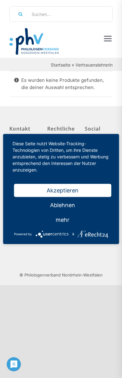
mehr (62, 219)
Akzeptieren (63, 190)
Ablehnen (62, 205)
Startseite (60, 64)
